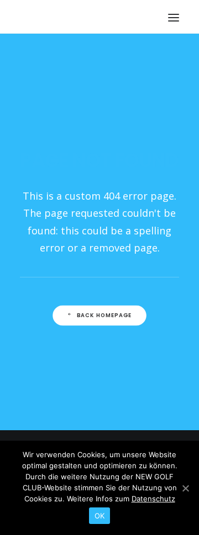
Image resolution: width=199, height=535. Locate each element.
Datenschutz (153, 498)
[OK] (185, 488)
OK (100, 515)
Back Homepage (104, 315)
